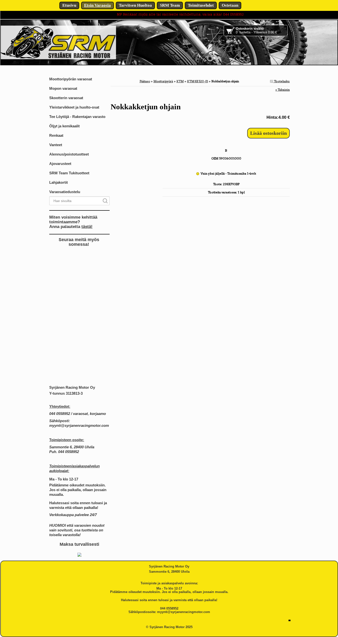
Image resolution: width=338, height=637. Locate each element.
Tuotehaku (281, 81)
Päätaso (145, 81)
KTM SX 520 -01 (197, 81)
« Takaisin (282, 89)
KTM (180, 81)
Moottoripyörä (163, 81)
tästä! (87, 226)
